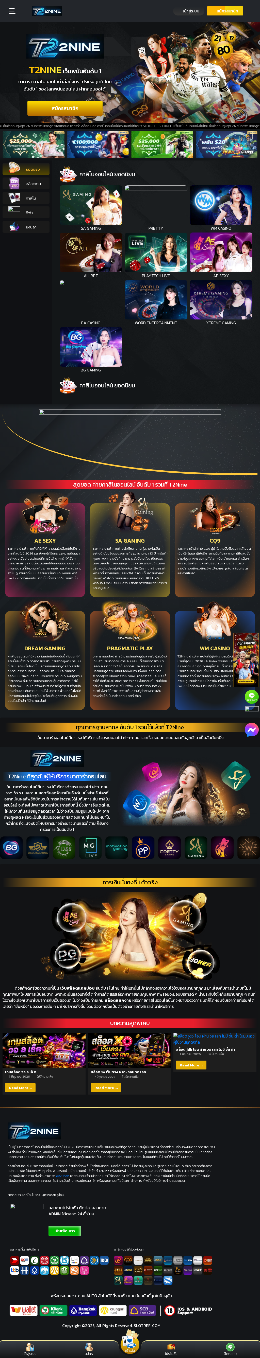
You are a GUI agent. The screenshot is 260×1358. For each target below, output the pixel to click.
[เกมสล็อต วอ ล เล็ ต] (44, 1050)
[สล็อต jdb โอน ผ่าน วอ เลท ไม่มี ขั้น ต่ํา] (214, 1038)
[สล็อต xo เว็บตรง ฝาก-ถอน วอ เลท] (129, 1050)
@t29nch (62, 1175)
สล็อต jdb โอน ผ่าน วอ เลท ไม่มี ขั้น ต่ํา (205, 1049)
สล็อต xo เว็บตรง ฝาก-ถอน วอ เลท (118, 1072)
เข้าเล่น (130, 1350)
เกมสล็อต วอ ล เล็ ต (20, 1072)
